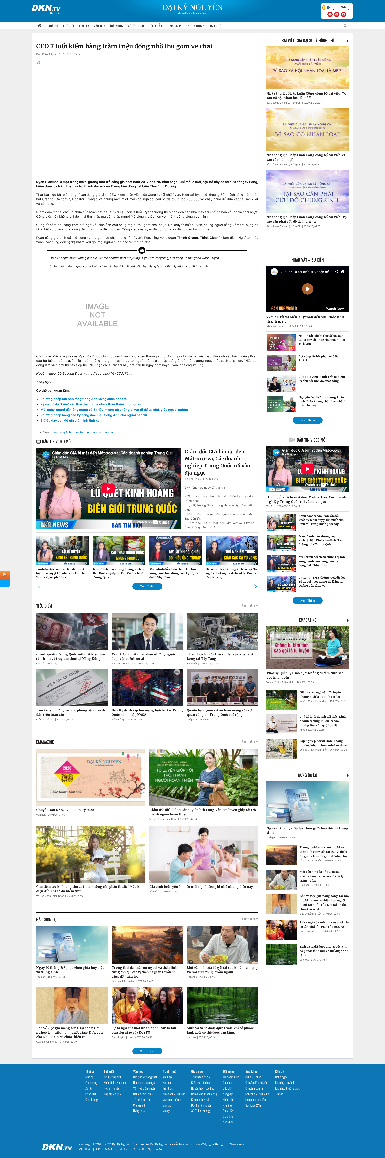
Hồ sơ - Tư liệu (112, 1088)
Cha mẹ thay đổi (200, 1099)
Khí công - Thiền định (257, 1094)
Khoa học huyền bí (285, 1082)
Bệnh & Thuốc (253, 1077)
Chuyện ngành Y (254, 1088)
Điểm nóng (193, 663)
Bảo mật (138, 1149)
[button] (255, 586)
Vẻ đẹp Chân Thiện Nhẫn (163, 819)
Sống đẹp (228, 1094)
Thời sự (52, 25)
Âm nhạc (168, 1077)
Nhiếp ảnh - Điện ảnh (174, 1094)
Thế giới (68, 25)
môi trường (82, 432)
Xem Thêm (147, 586)
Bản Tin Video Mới (311, 440)
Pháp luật (192, 719)
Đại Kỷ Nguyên (159, 1144)
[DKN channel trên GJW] (341, 7)
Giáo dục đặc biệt (201, 1082)
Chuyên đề (139, 1105)
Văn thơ (167, 1105)
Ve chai (109, 432)
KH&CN (279, 1071)
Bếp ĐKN (227, 1088)
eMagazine (307, 620)
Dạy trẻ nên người (201, 1105)
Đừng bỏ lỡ (307, 775)
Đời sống (116, 25)
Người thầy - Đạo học (202, 1088)
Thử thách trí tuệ (200, 1077)
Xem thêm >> (250, 605)
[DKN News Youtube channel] (330, 14)
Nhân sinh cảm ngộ (144, 1082)
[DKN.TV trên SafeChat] (323, 7)
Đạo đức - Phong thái (123, 663)
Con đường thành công (204, 1094)
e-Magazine (175, 25)
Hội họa (167, 1082)
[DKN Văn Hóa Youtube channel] (343, 14)
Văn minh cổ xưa (172, 1099)
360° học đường (200, 1110)
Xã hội (88, 1088)
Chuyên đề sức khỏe (256, 1082)
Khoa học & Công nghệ (204, 25)
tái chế (97, 432)
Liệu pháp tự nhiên (255, 1099)
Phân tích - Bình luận (115, 1082)
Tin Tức (189, 479)
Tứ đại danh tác (142, 1099)
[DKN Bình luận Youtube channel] (336, 14)
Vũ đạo (166, 1110)
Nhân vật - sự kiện (276, 326)
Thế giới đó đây (112, 1094)
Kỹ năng (227, 1105)
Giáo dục (197, 1071)
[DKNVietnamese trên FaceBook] (328, 7)
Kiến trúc (168, 1088)
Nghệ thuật (139, 1110)
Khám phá (228, 1099)
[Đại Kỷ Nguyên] (46, 7)
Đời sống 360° (231, 1077)
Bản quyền (155, 1149)
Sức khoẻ (228, 1122)
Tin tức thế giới (112, 1077)
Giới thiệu (85, 1149)
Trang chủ (39, 25)
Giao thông (91, 1099)
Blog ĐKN (228, 1110)
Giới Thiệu (55, 13)
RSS (98, 1149)
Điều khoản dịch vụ (117, 1149)
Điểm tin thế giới (45, 719)
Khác (302, 729)
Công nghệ (281, 1077)
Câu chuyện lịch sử (46, 1041)
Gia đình (227, 1082)
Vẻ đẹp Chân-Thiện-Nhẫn (145, 25)
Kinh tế (40, 663)
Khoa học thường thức (287, 1088)
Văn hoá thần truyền (123, 981)
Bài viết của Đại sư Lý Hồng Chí (308, 40)
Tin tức (279, 1094)
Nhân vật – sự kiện (308, 260)
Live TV (84, 25)
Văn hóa (99, 25)
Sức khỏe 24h (253, 1105)
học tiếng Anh (62, 432)
